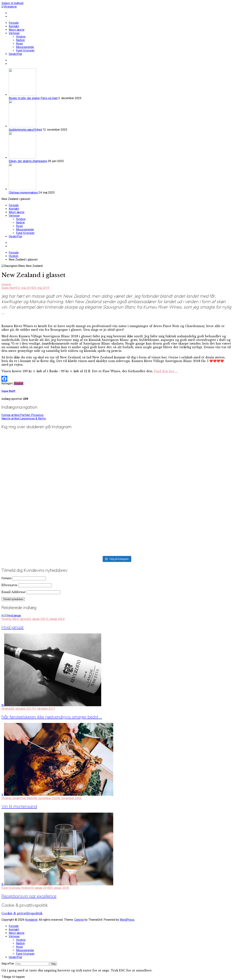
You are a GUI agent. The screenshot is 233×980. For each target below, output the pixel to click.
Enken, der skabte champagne (28, 161)
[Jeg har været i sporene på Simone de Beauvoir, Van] (39, 462)
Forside (14, 23)
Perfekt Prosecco (22, 415)
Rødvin (20, 40)
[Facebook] (116, 379)
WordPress (127, 919)
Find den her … (165, 371)
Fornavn (6, 578)
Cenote (79, 919)
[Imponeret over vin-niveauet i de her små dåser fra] (116, 499)
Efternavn (9, 585)
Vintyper (14, 33)
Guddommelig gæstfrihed (25, 129)
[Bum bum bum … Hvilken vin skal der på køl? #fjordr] (116, 532)
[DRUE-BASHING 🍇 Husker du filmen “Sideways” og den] (116, 456)
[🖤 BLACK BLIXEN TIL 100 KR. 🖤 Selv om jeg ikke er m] (194, 454)
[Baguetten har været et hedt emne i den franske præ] (194, 537)
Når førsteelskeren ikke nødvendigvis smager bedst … (51, 716)
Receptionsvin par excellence (28, 896)
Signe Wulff (9, 288)
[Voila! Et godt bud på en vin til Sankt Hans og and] (39, 541)
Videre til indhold (12, 3)
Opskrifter (15, 54)
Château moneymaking (23, 192)
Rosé (19, 43)
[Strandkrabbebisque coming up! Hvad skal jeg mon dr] (194, 497)
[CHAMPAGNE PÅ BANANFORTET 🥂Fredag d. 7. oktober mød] (39, 509)
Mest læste (16, 29)
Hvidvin (20, 36)
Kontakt (14, 26)
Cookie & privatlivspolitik (21, 913)
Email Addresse (13, 592)
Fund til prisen (25, 50)
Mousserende (25, 47)
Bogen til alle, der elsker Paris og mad (33, 98)
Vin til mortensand (19, 806)
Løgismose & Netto (23, 418)
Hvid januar (12, 627)
